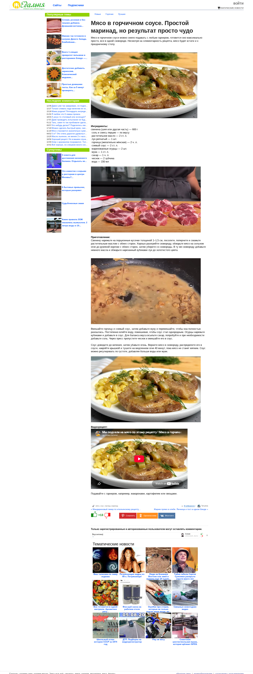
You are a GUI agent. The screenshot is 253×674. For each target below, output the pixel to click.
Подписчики (76, 5)
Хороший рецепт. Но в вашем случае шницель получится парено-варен (86, 139)
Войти (238, 3)
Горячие (109, 14)
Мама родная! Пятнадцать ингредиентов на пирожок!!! (78, 111)
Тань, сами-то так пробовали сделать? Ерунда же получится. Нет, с (84, 122)
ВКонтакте (169, 516)
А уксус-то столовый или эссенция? (69, 117)
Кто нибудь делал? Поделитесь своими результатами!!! (78, 125)
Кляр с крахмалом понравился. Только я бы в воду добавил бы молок (85, 142)
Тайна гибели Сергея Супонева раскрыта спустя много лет (185, 576)
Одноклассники (150, 516)
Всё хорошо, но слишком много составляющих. (74, 145)
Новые (98, 14)
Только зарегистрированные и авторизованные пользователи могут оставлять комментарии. (146, 529)
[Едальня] (27, 9)
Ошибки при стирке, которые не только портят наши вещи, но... (158, 609)
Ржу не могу (158, 639)
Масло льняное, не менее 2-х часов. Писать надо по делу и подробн (85, 136)
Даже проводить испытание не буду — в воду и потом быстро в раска (85, 119)
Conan (187, 534)
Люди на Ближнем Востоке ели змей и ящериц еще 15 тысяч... (158, 576)
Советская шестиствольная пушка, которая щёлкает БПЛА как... (185, 643)
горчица (108, 506)
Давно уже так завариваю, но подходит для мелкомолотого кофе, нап (85, 106)
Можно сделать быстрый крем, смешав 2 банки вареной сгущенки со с (86, 128)
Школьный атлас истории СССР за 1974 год (105, 641)
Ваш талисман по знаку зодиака (106, 575)
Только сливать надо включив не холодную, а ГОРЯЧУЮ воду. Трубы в (86, 108)
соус (102, 506)
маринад (114, 506)
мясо (97, 506)
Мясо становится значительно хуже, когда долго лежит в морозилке (84, 131)
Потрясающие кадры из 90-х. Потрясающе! (132, 575)
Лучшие (121, 14)
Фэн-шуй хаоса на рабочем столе (132, 608)
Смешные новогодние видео (185, 608)
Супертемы (54, 149)
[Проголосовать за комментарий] (203, 536)
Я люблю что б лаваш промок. (66, 114)
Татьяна (204, 506)
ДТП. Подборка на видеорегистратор (132, 640)
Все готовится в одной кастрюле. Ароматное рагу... (105, 609)
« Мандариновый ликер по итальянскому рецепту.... (116, 509)
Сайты (57, 5)
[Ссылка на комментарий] (93, 537)
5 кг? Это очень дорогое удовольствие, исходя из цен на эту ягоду (83, 133)
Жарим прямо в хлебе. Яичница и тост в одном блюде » (181, 509)
